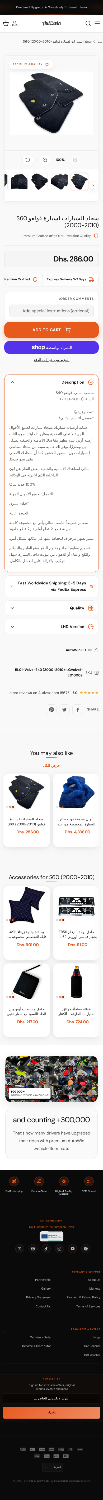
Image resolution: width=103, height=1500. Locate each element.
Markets (94, 1288)
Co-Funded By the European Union (51, 1227)
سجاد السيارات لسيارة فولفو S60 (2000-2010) (57, 41)
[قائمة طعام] (97, 23)
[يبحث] (85, 23)
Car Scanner (92, 1346)
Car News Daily (40, 1337)
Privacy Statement (38, 1297)
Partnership (43, 1280)
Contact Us (43, 1306)
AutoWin (17, 1481)
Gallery (46, 1288)
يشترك (51, 1412)
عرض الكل (51, 765)
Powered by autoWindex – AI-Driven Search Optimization (53, 1481)
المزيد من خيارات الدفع (51, 360)
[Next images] (93, 185)
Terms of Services (88, 1306)
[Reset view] (27, 160)
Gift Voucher (92, 1355)
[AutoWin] (51, 23)
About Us (94, 1280)
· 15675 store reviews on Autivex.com (44, 693)
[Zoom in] (45, 160)
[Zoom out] (75, 160)
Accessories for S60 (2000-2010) (52, 877)
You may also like (51, 753)
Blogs (96, 1337)
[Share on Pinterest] (51, 709)
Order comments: (76, 299)
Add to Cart (46, 330)
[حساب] (17, 23)
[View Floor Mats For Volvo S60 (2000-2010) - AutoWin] (79, 181)
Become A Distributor (36, 1346)
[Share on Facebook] (77, 709)
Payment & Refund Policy (83, 1297)
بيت (99, 41)
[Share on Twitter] (64, 709)
